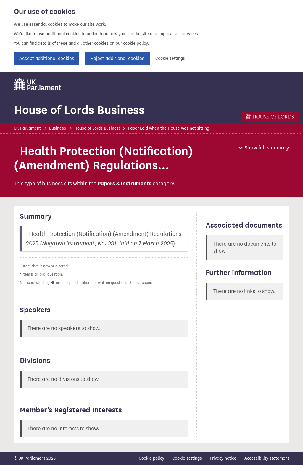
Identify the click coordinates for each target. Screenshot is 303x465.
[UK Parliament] (38, 84)
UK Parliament (27, 128)
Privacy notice (223, 458)
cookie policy (135, 43)
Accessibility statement (266, 458)
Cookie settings (170, 58)
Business (57, 128)
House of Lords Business (79, 110)
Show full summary (267, 147)
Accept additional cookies (46, 58)
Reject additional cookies (117, 58)
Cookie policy (151, 458)
